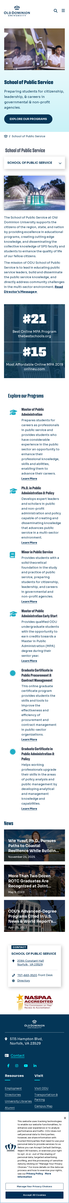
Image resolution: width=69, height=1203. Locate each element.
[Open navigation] (63, 11)
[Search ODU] (55, 11)
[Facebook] (8, 1066)
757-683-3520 (27, 975)
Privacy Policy (34, 1173)
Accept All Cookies (34, 1195)
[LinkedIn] (35, 1066)
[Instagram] (16, 1066)
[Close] (65, 1118)
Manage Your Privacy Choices (34, 1186)
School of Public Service (29, 163)
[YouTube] (26, 1066)
